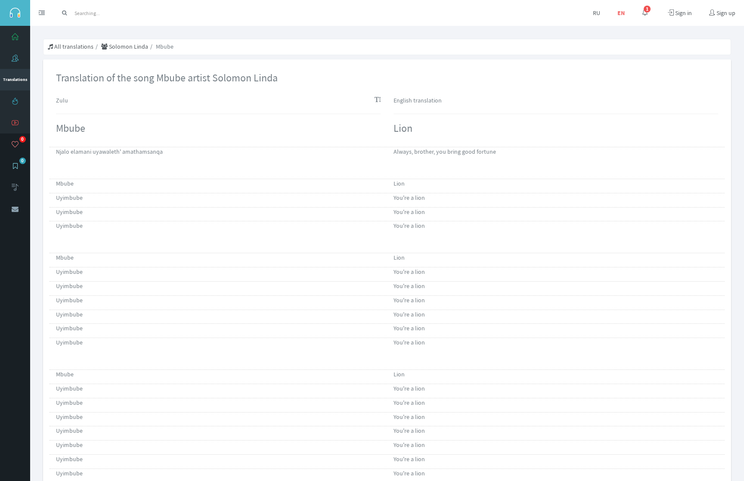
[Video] (15, 122)
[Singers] (15, 58)
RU (596, 13)
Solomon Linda (128, 46)
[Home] (15, 36)
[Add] (15, 187)
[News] (15, 101)
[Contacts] (15, 209)
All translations (73, 46)
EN (621, 13)
